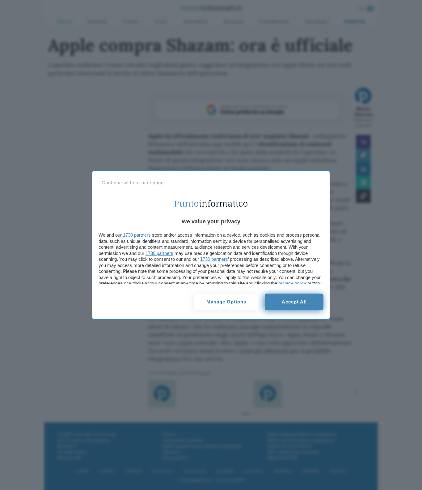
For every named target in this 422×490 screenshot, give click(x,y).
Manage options (226, 301)
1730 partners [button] (137, 235)
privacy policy (292, 283)
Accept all (294, 301)
